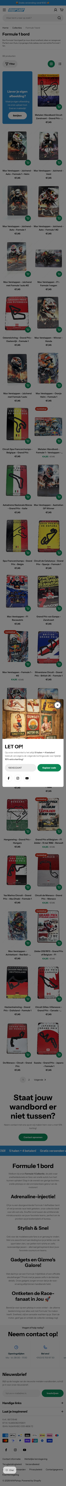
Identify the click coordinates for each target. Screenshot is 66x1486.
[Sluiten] (57, 705)
